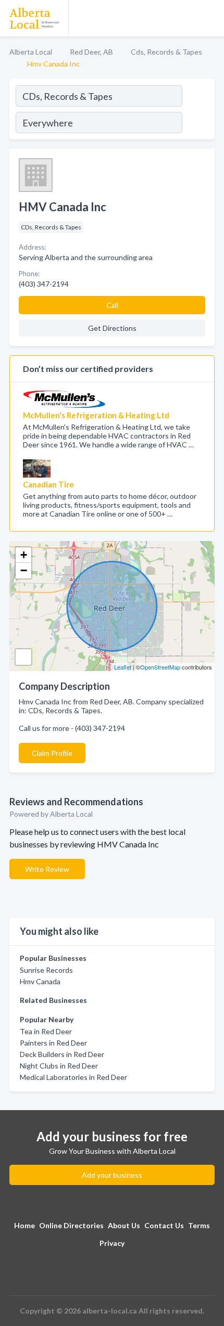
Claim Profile (52, 753)
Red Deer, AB (91, 51)
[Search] (198, 110)
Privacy (112, 1243)
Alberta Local (30, 51)
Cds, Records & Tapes (166, 51)
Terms (199, 1225)
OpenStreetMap (160, 667)
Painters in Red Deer (53, 1042)
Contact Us (164, 1225)
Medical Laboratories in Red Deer (73, 1077)
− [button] (23, 570)
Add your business (112, 1174)
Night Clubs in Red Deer (59, 1065)
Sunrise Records (46, 969)
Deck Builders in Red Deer (62, 1054)
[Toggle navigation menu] (210, 18)
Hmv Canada (40, 981)
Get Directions (112, 328)
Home (24, 1225)
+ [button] (23, 554)
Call (112, 305)
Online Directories (71, 1225)
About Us (124, 1225)
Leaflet (122, 667)
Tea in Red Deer (46, 1031)
